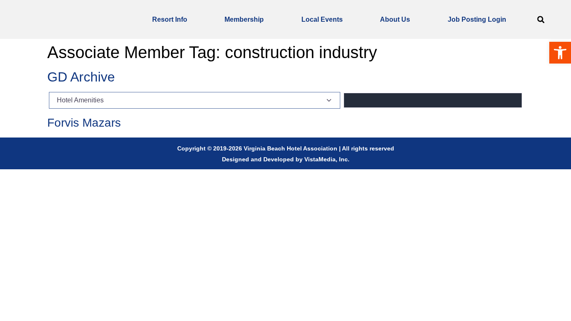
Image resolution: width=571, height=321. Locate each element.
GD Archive (81, 76)
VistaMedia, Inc (326, 159)
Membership (244, 19)
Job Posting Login (477, 19)
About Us (395, 19)
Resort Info (169, 19)
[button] (540, 19)
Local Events (322, 19)
